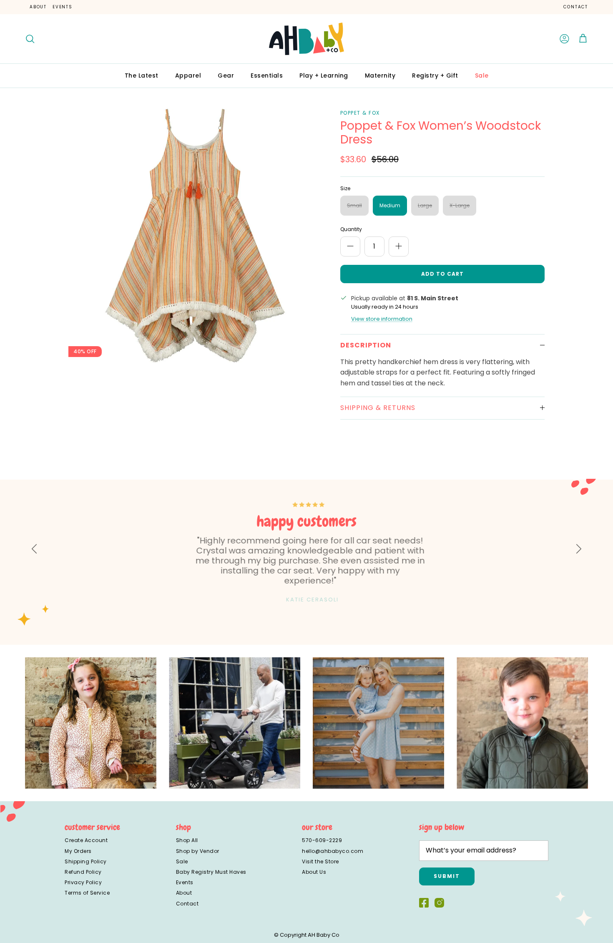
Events (63, 7)
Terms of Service (87, 892)
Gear (226, 75)
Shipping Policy (86, 861)
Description (365, 345)
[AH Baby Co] (306, 39)
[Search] (30, 39)
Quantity (351, 229)
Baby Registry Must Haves (211, 871)
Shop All (187, 840)
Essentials (267, 75)
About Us (314, 871)
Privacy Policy (83, 882)
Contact (575, 7)
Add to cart (442, 273)
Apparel (188, 75)
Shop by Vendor (197, 851)
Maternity (380, 75)
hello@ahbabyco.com (332, 851)
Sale (482, 75)
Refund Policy (83, 871)
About (38, 7)
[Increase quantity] (399, 246)
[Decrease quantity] (350, 246)
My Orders (78, 851)
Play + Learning (323, 75)
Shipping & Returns (377, 407)
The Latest (141, 75)
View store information (381, 318)
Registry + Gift (435, 75)
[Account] (565, 39)
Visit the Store (320, 861)
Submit (447, 876)
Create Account (86, 840)
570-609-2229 (322, 840)
